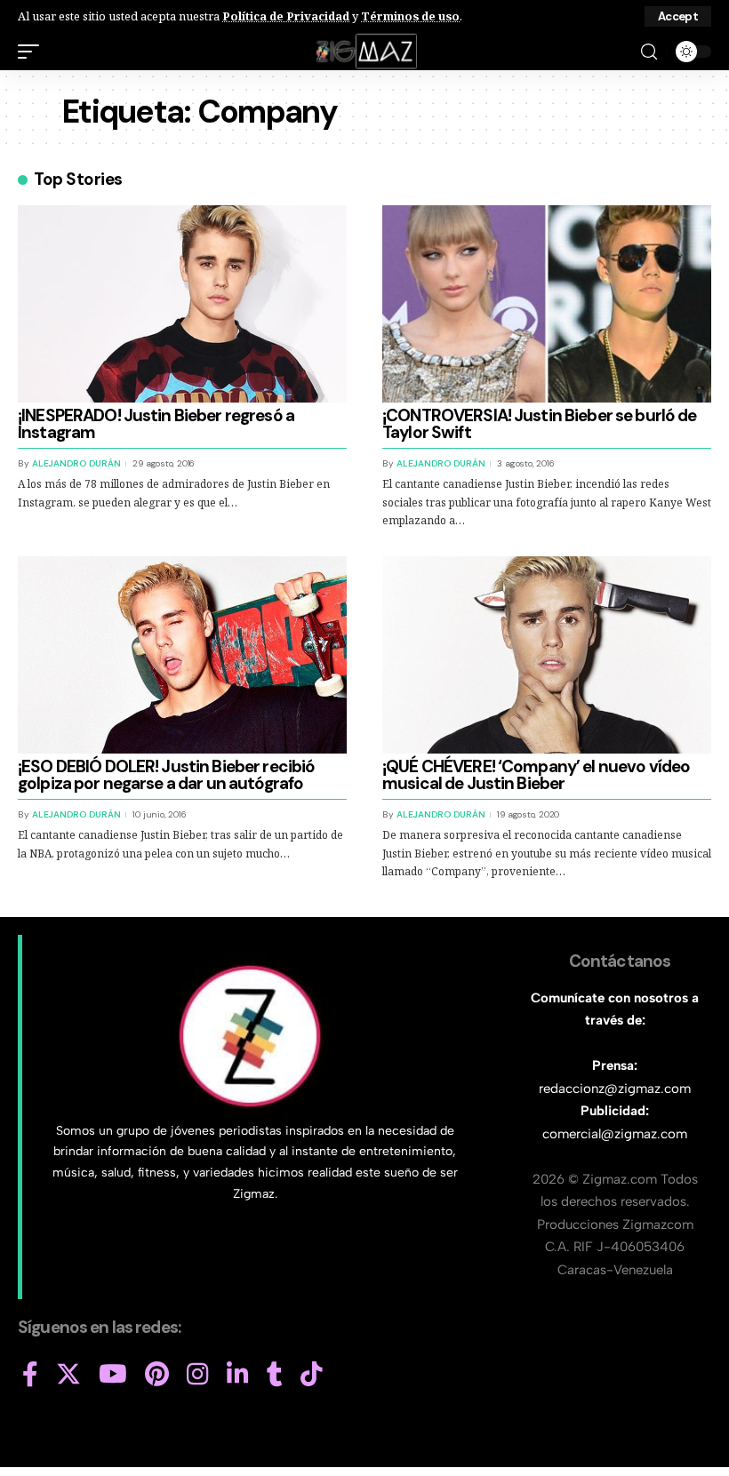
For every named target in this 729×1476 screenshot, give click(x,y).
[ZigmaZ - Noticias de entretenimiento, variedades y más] (365, 51)
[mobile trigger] (33, 51)
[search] (649, 52)
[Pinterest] (156, 1374)
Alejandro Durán (76, 463)
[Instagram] (197, 1374)
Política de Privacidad (285, 16)
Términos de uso (410, 16)
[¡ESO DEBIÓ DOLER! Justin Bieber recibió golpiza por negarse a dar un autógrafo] (182, 655)
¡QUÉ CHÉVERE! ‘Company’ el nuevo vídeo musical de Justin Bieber (536, 774)
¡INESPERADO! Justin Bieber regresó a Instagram (156, 423)
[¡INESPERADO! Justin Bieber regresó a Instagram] (182, 304)
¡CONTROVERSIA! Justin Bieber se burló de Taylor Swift (539, 423)
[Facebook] (30, 1374)
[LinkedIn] (237, 1374)
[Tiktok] (311, 1374)
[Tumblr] (274, 1374)
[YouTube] (113, 1374)
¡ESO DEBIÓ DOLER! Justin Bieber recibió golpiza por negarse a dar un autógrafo (166, 774)
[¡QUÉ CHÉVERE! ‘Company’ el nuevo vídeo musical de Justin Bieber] (546, 655)
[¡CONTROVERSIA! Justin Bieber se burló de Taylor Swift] (546, 304)
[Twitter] (68, 1374)
